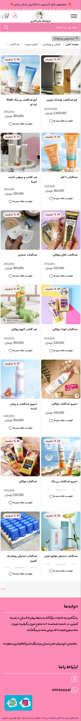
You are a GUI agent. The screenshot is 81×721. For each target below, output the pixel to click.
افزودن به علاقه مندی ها (22, 123)
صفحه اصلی (72, 44)
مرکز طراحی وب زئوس (11, 718)
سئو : (23, 718)
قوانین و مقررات (12, 644)
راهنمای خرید (69, 644)
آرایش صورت (31, 44)
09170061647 (61, 690)
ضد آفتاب (14, 44)
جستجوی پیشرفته (64, 38)
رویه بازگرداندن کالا (32, 644)
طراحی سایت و (33, 718)
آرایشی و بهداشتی (51, 44)
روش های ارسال (51, 644)
